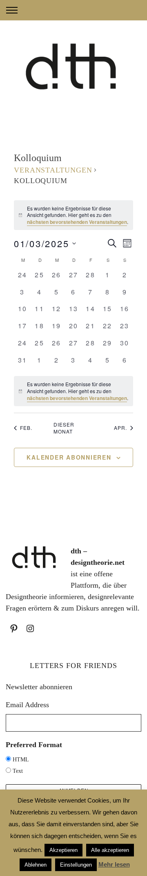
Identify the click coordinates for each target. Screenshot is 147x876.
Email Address (27, 705)
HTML (21, 760)
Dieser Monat (63, 428)
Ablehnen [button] (35, 865)
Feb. (26, 427)
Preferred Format (34, 745)
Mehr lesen (114, 864)
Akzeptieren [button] (63, 850)
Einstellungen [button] (76, 865)
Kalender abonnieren (69, 457)
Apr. (120, 427)
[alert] (73, 215)
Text (18, 771)
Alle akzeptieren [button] (110, 850)
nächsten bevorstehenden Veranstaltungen (77, 222)
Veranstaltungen (53, 170)
